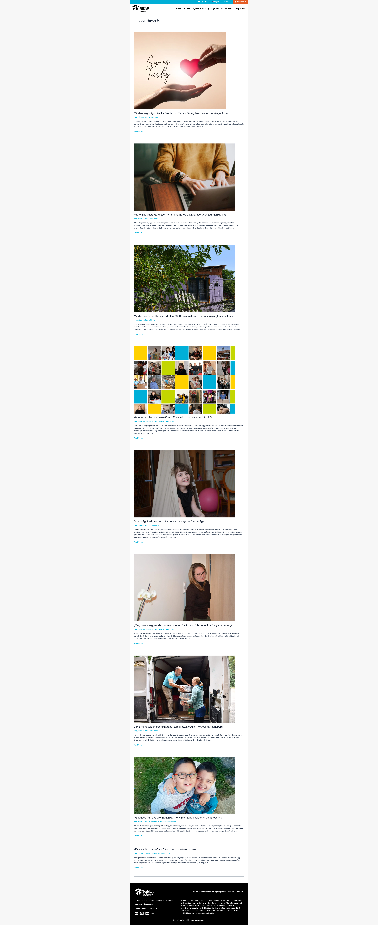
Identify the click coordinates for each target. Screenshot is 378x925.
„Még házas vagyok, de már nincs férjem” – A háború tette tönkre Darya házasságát (183, 625)
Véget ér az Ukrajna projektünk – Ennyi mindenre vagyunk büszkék (173, 417)
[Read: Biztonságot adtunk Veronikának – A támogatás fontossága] (184, 484)
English (216, 2)
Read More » (138, 131)
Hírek (140, 117)
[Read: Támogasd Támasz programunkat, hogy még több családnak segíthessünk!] (184, 785)
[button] (240, 2)
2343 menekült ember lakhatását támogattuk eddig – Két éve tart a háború (178, 726)
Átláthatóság (148, 904)
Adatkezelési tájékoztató (165, 900)
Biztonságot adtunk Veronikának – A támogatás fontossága (169, 521)
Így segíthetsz (220, 892)
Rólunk (195, 892)
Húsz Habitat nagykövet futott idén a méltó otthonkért (166, 849)
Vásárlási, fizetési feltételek (145, 900)
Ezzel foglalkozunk (206, 892)
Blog (135, 117)
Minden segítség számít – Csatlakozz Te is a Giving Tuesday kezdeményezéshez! (181, 113)
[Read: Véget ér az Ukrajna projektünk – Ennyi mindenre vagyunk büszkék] (184, 380)
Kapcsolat (138, 904)
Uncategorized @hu (150, 421)
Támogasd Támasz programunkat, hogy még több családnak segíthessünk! (178, 817)
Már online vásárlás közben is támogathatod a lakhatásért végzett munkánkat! (180, 214)
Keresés (225, 2)
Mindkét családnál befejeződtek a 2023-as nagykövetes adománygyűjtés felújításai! (184, 316)
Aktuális (231, 892)
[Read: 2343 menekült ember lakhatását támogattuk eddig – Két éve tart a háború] (184, 689)
